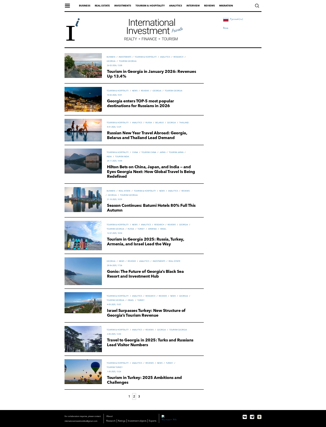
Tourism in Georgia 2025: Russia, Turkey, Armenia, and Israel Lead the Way (145, 241)
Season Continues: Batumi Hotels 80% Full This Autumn (151, 208)
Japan (162, 152)
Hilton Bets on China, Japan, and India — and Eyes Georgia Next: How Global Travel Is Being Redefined (151, 172)
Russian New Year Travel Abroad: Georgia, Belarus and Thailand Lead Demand (147, 135)
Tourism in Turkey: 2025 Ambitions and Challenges (144, 380)
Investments (122, 5)
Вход (225, 27)
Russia (149, 122)
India (109, 156)
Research (178, 57)
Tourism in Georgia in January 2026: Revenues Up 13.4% (151, 74)
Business (84, 5)
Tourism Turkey (115, 367)
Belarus (159, 122)
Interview (193, 5)
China (135, 152)
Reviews (209, 5)
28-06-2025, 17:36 (114, 265)
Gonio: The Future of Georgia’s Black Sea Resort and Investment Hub (145, 274)
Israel (163, 229)
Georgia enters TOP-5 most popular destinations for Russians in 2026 (140, 103)
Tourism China (148, 152)
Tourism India (122, 156)
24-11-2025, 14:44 (114, 161)
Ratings (121, 420)
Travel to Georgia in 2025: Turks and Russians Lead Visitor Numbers (150, 342)
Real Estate (124, 191)
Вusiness (111, 57)
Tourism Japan (176, 152)
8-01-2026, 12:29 (114, 127)
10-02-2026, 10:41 (114, 95)
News (135, 90)
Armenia (152, 229)
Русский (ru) (236, 19)
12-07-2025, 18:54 (114, 233)
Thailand (184, 122)
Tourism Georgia (128, 61)
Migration (226, 5)
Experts (152, 420)
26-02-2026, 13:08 (114, 65)
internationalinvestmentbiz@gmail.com (81, 421)
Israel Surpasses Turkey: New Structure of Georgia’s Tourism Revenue (146, 313)
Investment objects (137, 420)
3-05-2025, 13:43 (114, 334)
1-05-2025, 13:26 (114, 371)
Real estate (102, 5)
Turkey (141, 229)
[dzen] (259, 417)
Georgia (111, 61)
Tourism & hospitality (150, 5)
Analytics (175, 5)
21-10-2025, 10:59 (114, 199)
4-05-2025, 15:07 (114, 304)
